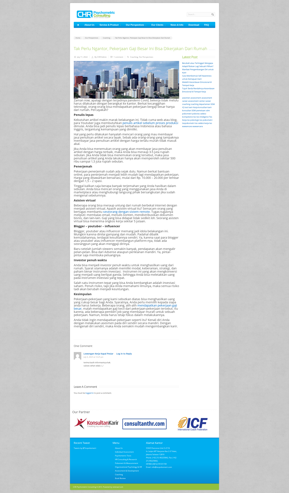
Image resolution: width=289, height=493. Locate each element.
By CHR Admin (101, 57)
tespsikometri (188, 123)
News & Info (177, 25)
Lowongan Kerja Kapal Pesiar (98, 353)
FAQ (206, 25)
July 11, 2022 (82, 57)
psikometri (187, 113)
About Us (89, 25)
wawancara (198, 126)
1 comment (118, 57)
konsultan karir (205, 107)
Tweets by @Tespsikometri (85, 448)
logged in (89, 393)
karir (191, 107)
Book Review (120, 478)
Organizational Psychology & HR (128, 467)
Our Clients (157, 25)
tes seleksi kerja (202, 123)
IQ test (185, 107)
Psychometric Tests (123, 455)
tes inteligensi (202, 116)
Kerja (195, 107)
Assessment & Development (127, 470)
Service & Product (109, 25)
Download (193, 25)
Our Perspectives (135, 25)
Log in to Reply (124, 353)
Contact (81, 31)
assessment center (196, 101)
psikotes (196, 113)
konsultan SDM (189, 110)
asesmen (186, 97)
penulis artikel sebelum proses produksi (150, 123)
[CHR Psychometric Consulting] (94, 17)
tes (194, 116)
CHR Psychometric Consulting (84, 487)
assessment (196, 97)
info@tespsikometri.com (161, 467)
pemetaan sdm (203, 110)
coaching (195, 104)
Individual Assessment (124, 452)
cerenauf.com (118, 487)
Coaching (134, 57)
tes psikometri (206, 120)
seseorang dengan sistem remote (126, 212)
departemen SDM (207, 104)
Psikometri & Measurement (126, 463)
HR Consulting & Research (126, 459)
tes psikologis (193, 120)
